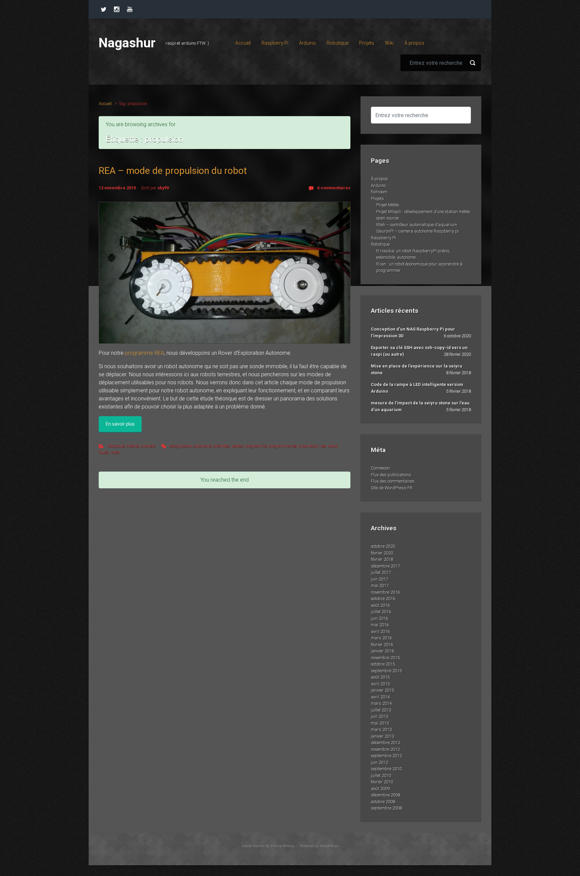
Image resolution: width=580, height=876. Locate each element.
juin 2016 (379, 618)
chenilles (221, 445)
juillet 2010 (381, 775)
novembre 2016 (385, 592)
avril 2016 (380, 631)
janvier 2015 (382, 690)
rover (115, 452)
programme (256, 445)
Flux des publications (391, 474)
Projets (377, 198)
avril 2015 (380, 683)
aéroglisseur (181, 445)
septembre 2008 (386, 808)
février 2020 (382, 552)
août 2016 (380, 605)
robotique (116, 445)
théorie (133, 445)
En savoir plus (120, 424)
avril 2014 (380, 696)
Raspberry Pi (383, 237)
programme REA (144, 353)
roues (104, 452)
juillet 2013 (381, 710)
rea (323, 445)
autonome (202, 445)
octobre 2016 (383, 598)
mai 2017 (380, 585)
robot (332, 445)
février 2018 (382, 559)
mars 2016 (381, 637)
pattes (237, 445)
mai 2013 (380, 723)
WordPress (329, 846)
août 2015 (380, 677)
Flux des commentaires (393, 481)
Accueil (105, 103)
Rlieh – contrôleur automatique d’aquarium (416, 224)
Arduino (378, 185)
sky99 (163, 187)
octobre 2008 (383, 801)
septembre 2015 (386, 670)
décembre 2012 (385, 742)
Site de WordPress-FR (392, 487)
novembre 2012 (385, 749)
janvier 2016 (382, 650)
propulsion (309, 445)
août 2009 (380, 788)
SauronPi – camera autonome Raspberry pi (417, 231)
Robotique (380, 244)
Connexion (380, 468)
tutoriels (148, 445)
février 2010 (382, 781)
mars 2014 (381, 703)
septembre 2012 (386, 755)
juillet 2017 (381, 572)
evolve (247, 846)
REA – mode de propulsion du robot (173, 170)
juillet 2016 (381, 611)
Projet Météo (387, 204)
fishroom (379, 191)
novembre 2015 (385, 657)
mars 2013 (381, 729)
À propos (379, 178)
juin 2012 (379, 762)
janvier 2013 (382, 736)
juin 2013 (379, 716)
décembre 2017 (385, 566)
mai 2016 (380, 624)
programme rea (283, 445)
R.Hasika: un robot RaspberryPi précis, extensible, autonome (413, 254)
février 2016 (382, 644)
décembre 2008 (385, 794)
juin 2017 (379, 579)
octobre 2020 (383, 546)
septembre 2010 (386, 768)
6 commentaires (333, 187)
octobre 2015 (383, 664)
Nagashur (127, 43)
